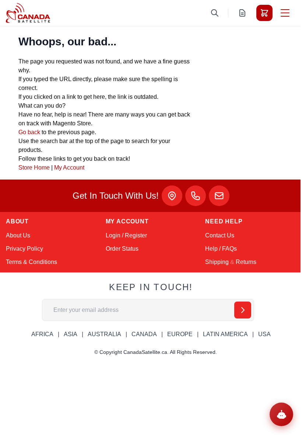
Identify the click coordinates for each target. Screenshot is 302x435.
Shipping (217, 262)
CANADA (144, 334)
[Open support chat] (281, 414)
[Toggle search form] (214, 13)
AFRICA (42, 334)
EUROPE (180, 334)
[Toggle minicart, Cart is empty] (264, 13)
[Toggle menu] (285, 13)
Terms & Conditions (31, 262)
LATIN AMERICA (225, 334)
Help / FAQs (221, 249)
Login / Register (126, 235)
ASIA (70, 334)
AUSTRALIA (104, 334)
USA (264, 334)
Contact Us (219, 235)
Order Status (122, 249)
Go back (29, 132)
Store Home (34, 167)
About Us (18, 235)
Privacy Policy (24, 249)
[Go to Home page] (28, 13)
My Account (69, 167)
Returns (246, 262)
